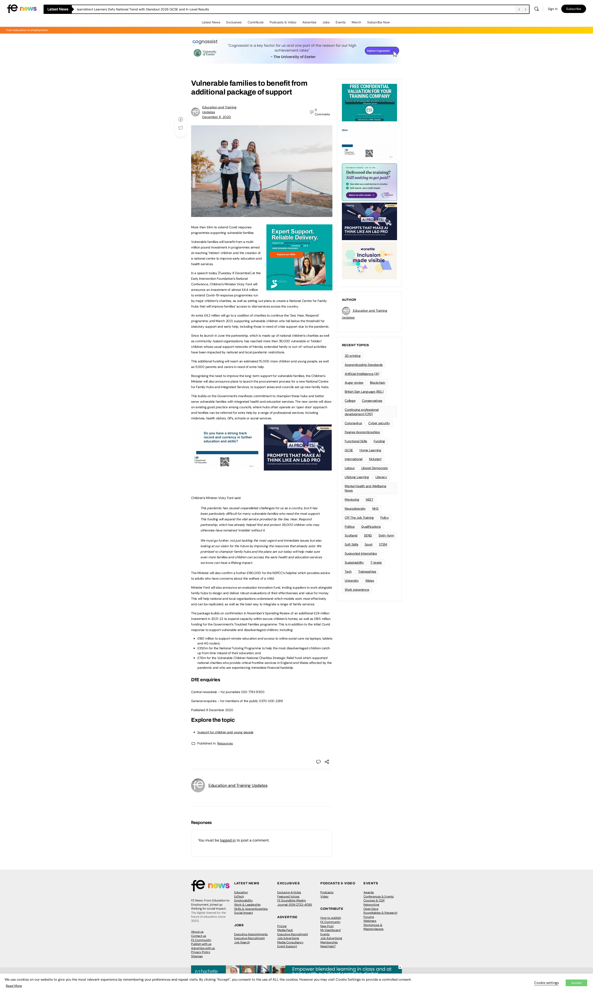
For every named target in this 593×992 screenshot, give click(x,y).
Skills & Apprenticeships (251, 909)
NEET (369, 499)
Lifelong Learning (357, 477)
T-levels (376, 562)
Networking (371, 905)
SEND (368, 535)
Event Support (287, 946)
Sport (368, 544)
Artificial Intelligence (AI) (362, 374)
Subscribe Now (378, 22)
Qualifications (371, 526)
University (352, 580)
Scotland (351, 535)
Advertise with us (203, 948)
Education (241, 892)
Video (324, 896)
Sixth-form (386, 535)
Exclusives (234, 22)
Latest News (211, 22)
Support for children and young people (225, 732)
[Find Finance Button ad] (369, 182)
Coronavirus (353, 423)
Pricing (282, 926)
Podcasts (327, 892)
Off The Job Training (359, 517)
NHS (375, 508)
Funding (379, 441)
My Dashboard (330, 930)
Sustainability (354, 562)
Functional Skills (356, 441)
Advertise (309, 22)
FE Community (201, 940)
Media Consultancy (290, 942)
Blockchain (377, 382)
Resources (225, 743)
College (350, 401)
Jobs (326, 22)
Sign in (553, 9)
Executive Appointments (251, 934)
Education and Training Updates (238, 785)
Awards (368, 892)
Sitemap (197, 956)
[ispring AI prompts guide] (298, 468)
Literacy (381, 477)
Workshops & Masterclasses (373, 927)
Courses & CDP (374, 900)
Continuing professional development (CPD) (362, 412)
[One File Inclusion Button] (369, 260)
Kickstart (375, 459)
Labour (350, 468)
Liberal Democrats (374, 468)
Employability (243, 900)
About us (197, 932)
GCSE (349, 450)
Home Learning (370, 450)
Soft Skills (351, 544)
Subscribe (573, 9)
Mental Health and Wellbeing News (365, 488)
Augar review (354, 382)
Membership (329, 942)
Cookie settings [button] (546, 982)
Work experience (357, 589)
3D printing (352, 356)
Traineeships (367, 571)
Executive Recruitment (249, 938)
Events (341, 22)
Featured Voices (288, 896)
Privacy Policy (200, 952)
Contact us (198, 936)
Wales (369, 580)
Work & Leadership (247, 905)
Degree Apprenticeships (362, 432)
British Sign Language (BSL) (364, 391)
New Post (327, 926)
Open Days (371, 909)
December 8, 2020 (216, 117)
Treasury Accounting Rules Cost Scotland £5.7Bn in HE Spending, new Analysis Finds (140, 9)
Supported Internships (361, 553)
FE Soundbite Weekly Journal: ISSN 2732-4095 (294, 902)
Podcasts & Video (283, 22)
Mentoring (352, 499)
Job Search (242, 942)
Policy (384, 517)
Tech (348, 571)
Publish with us (201, 944)
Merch (356, 22)
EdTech (239, 896)
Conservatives (372, 401)
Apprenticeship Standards (364, 365)
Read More (14, 986)
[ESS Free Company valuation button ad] (369, 102)
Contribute (256, 22)
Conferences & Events (378, 896)
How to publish (330, 918)
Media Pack (285, 930)
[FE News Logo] (22, 8)
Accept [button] (576, 983)
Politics (350, 526)
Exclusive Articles (289, 892)
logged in (228, 840)
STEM (383, 544)
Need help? (328, 946)
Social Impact (243, 913)
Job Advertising (288, 938)
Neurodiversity (355, 508)
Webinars (369, 921)
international (354, 459)
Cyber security (379, 423)
